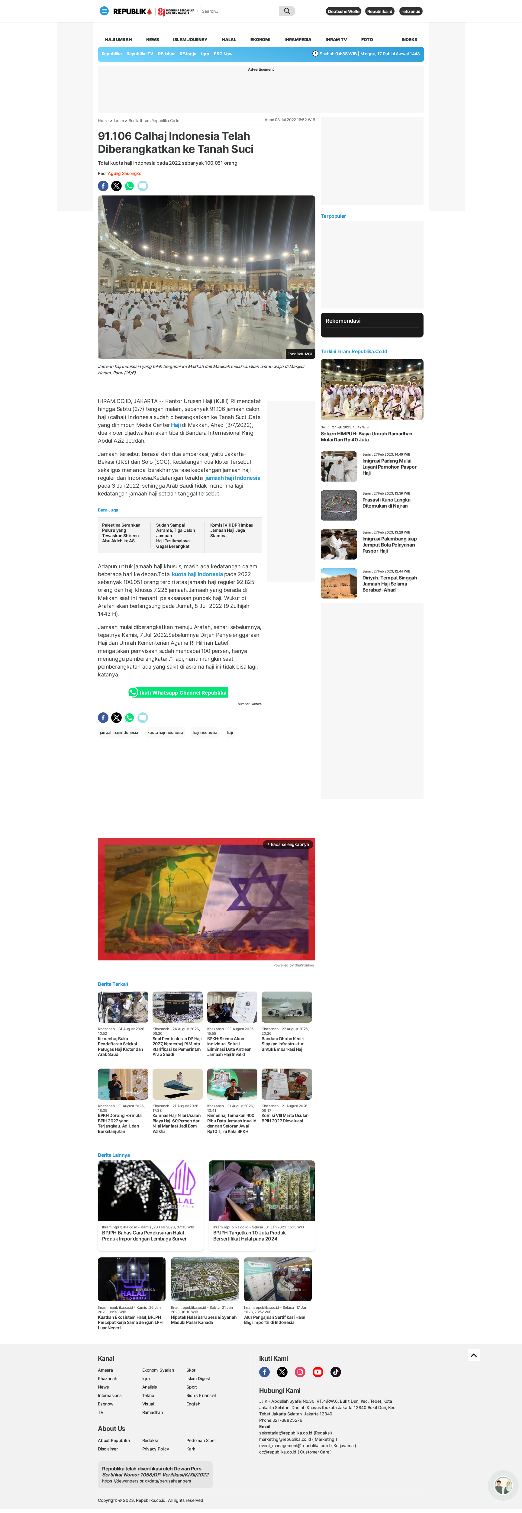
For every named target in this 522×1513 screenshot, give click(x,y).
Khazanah (107, 1378)
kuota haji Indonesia (197, 574)
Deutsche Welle (343, 11)
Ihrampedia (298, 39)
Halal (229, 39)
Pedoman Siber (201, 1440)
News (152, 39)
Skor (190, 1370)
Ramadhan (152, 1412)
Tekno (148, 1395)
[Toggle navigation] (104, 11)
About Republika (114, 1440)
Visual (148, 1403)
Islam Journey (190, 39)
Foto (367, 39)
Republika (112, 53)
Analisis (149, 1386)
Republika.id (379, 11)
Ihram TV (336, 39)
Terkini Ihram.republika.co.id (354, 351)
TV (101, 1412)
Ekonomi (260, 39)
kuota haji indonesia (165, 732)
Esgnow (106, 1403)
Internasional (110, 1395)
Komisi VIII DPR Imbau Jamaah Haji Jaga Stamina (232, 530)
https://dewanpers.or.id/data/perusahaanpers (146, 1480)
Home (103, 120)
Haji (176, 425)
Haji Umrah (118, 39)
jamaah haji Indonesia (232, 478)
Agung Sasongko (124, 173)
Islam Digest (198, 1378)
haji (230, 732)
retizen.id (410, 11)
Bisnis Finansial (201, 1395)
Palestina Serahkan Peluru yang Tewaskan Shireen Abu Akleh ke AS (121, 533)
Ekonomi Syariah (158, 1370)
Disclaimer (108, 1448)
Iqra (146, 1378)
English (193, 1403)
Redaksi (150, 1440)
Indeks (409, 39)
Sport (191, 1386)
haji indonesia (205, 732)
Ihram (119, 120)
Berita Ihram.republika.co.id (154, 120)
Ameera (105, 1370)
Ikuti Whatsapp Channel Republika (183, 693)
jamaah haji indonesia (119, 732)
